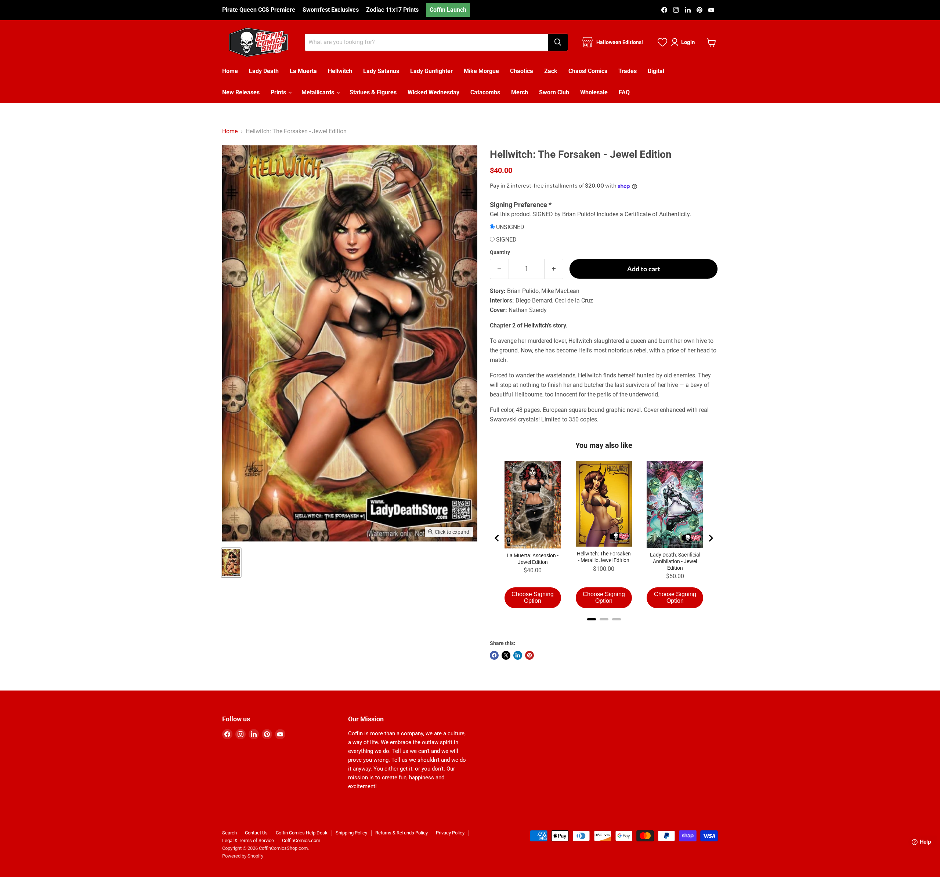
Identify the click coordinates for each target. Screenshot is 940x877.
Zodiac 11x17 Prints (392, 10)
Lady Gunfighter (431, 71)
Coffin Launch (448, 9)
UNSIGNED (510, 227)
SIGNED (506, 239)
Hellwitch (340, 71)
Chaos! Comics (587, 71)
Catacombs (485, 92)
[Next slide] (710, 538)
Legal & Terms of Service (248, 840)
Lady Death (264, 71)
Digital (656, 71)
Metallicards (318, 92)
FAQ (624, 92)
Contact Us (256, 833)
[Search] (558, 42)
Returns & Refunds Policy (401, 833)
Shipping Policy (351, 833)
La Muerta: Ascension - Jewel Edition (532, 558)
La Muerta (303, 71)
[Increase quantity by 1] (554, 269)
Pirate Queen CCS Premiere (258, 10)
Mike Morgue (481, 71)
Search (229, 833)
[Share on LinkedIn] (517, 655)
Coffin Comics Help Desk (302, 833)
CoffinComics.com (301, 840)
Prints (279, 92)
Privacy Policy (450, 833)
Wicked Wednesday (433, 92)
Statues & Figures (373, 92)
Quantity (500, 252)
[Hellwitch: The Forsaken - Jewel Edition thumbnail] (231, 562)
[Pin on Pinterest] (529, 655)
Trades (627, 71)
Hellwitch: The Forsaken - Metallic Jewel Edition (604, 557)
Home (230, 71)
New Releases (241, 92)
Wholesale (594, 92)
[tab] (591, 619)
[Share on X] (506, 655)
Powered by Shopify (242, 856)
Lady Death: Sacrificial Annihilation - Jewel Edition (675, 561)
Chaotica (521, 71)
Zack (550, 71)
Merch (519, 92)
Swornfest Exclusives (331, 10)
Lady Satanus (381, 71)
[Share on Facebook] (494, 655)
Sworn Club (554, 92)
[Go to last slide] (497, 538)
